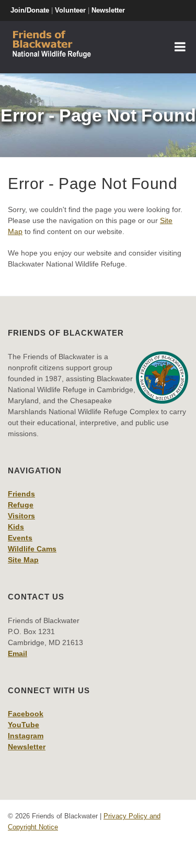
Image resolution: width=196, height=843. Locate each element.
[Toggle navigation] (180, 47)
